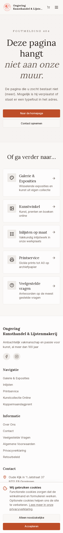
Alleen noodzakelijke (31, 517)
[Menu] (56, 7)
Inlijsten (8, 384)
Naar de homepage (31, 113)
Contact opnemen (31, 123)
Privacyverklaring (14, 450)
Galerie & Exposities (16, 378)
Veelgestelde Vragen (16, 437)
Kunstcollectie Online (17, 397)
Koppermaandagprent (17, 404)
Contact (8, 431)
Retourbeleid (11, 457)
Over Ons (9, 424)
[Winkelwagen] (48, 7)
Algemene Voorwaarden (19, 444)
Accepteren (31, 526)
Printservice (11, 391)
